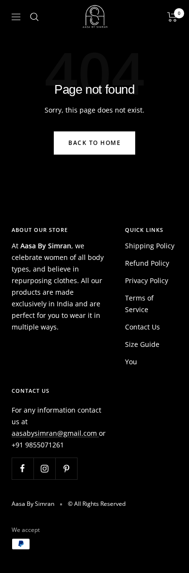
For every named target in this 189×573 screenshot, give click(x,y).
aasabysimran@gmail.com (55, 433)
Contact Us (142, 326)
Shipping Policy (149, 245)
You (131, 361)
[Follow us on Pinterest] (66, 468)
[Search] (34, 17)
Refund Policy (147, 263)
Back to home (94, 143)
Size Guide (142, 344)
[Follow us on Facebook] (22, 468)
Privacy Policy (146, 280)
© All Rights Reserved (97, 504)
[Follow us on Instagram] (44, 468)
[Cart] (172, 17)
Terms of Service (139, 303)
